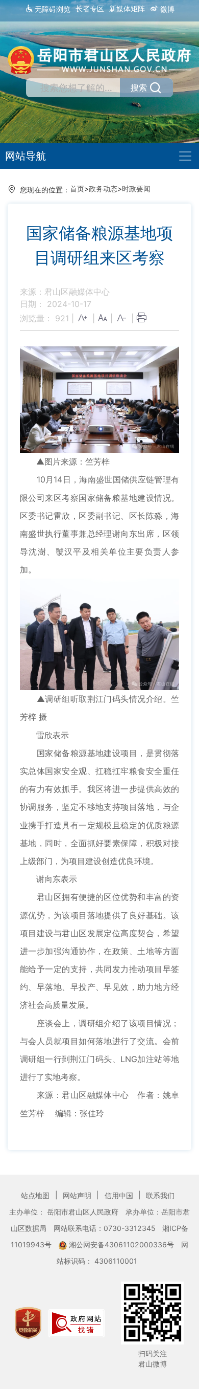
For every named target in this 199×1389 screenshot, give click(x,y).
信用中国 (120, 1195)
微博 (166, 9)
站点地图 (36, 1195)
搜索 (139, 87)
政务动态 (103, 188)
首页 (77, 188)
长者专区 (90, 9)
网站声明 (78, 1195)
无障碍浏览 (51, 9)
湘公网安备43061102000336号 (121, 1244)
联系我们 (160, 1195)
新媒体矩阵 (127, 9)
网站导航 (25, 156)
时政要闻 (136, 188)
